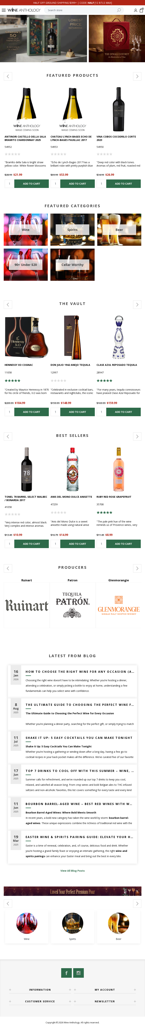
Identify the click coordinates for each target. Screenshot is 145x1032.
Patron (26, 580)
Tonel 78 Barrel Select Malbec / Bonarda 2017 (26, 498)
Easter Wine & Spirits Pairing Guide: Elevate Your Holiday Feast (80, 837)
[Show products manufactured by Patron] (27, 605)
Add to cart (31, 183)
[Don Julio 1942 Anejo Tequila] (73, 337)
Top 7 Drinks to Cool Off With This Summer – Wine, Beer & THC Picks (80, 771)
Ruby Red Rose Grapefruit (114, 496)
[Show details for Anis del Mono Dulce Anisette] (73, 469)
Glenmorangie (72, 580)
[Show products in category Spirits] (72, 923)
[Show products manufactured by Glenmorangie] (72, 605)
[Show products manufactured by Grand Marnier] (118, 605)
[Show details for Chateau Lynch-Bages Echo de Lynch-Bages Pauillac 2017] (73, 109)
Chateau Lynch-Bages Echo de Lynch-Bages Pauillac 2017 (71, 138)
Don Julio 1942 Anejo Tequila (70, 365)
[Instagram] (78, 973)
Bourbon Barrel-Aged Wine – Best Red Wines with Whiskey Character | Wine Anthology (80, 804)
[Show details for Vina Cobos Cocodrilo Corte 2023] (119, 109)
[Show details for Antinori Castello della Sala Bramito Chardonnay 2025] (27, 109)
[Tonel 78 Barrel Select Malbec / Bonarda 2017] (27, 469)
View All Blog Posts (72, 870)
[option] (27, 137)
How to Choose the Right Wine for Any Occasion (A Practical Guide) (80, 672)
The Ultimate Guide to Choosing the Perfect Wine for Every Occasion (80, 705)
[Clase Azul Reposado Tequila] (119, 337)
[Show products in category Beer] (118, 923)
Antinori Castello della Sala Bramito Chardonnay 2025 (25, 138)
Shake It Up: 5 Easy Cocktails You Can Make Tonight (79, 738)
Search (119, 10)
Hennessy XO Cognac (19, 365)
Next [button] (137, 76)
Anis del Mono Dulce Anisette (71, 496)
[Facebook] (66, 973)
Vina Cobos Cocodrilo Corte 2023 (116, 138)
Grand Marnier (118, 580)
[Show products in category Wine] (26, 923)
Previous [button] (8, 76)
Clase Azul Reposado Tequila (117, 365)
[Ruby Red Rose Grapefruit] (119, 469)
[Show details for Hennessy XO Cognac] (27, 337)
